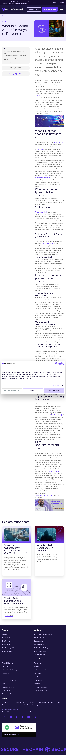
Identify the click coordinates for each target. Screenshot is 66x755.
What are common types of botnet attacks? (15, 55)
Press (4, 705)
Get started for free (50, 9)
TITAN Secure (6, 644)
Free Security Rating (40, 690)
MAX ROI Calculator (40, 670)
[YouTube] (20, 74)
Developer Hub (39, 677)
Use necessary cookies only (12, 390)
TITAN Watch (6, 637)
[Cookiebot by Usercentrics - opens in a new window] (56, 363)
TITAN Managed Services (10, 648)
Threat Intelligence (40, 651)
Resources (14, 16)
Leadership (32, 702)
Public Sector (6, 690)
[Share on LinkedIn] (13, 74)
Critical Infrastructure (9, 680)
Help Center (38, 680)
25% (36, 96)
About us (5, 702)
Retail (4, 677)
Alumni (25, 705)
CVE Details (37, 673)
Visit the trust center (11, 734)
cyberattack (57, 142)
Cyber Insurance (39, 655)
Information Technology (10, 670)
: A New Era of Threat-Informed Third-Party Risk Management (15, 2)
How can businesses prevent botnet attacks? (13, 58)
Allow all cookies (54, 390)
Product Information (40, 687)
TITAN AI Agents (7, 651)
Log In (62, 2)
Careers (50, 702)
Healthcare (5, 673)
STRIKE (36, 666)
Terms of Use (6, 712)
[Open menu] (62, 9)
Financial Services (8, 663)
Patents (43, 712)
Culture (58, 702)
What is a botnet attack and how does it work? (14, 52)
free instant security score (43, 495)
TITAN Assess (6, 641)
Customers (42, 702)
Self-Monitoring (39, 644)
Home (6, 16)
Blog (22, 16)
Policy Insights (35, 705)
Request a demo (34, 9)
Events (10, 705)
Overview (5, 634)
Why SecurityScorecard (18, 702)
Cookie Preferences (31, 712)
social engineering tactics (43, 178)
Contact (17, 705)
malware (40, 149)
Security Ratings (54, 471)
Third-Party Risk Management (43, 634)
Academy (37, 684)
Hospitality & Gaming (8, 687)
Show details (55, 385)
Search (55, 2)
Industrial (5, 666)
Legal (3, 684)
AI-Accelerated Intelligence (42, 648)
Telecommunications (8, 694)
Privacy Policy (18, 712)
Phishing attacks (40, 212)
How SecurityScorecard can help (13, 62)
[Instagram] (16, 74)
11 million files (55, 415)
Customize (32, 390)
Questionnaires (39, 641)
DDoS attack (47, 244)
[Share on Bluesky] (9, 74)
